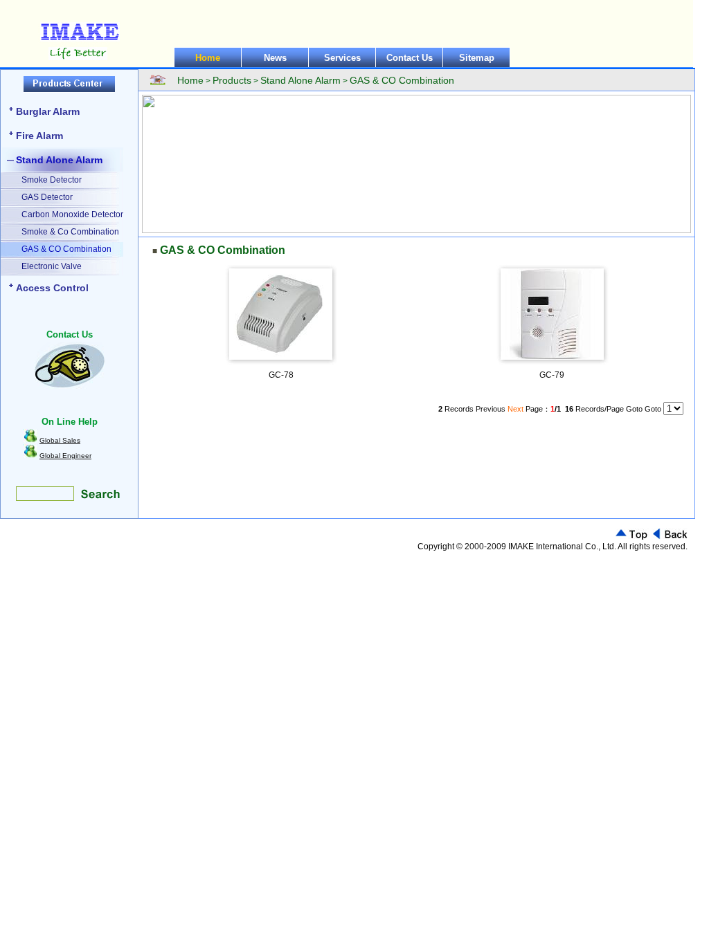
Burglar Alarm (48, 111)
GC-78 (281, 375)
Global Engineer (65, 455)
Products (232, 80)
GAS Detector (47, 197)
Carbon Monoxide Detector (72, 214)
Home (207, 58)
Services (342, 58)
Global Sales (59, 440)
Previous (490, 409)
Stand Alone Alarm (59, 159)
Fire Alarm (39, 135)
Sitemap (476, 58)
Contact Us (409, 58)
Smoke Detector (51, 180)
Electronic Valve (51, 266)
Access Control (52, 287)
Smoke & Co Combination (70, 232)
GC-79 (551, 375)
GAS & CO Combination (66, 249)
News (275, 58)
